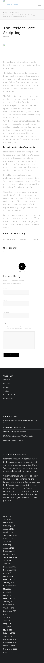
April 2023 (7, 573)
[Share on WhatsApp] (22, 254)
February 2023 (9, 579)
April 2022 (7, 592)
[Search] (34, 4)
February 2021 (9, 633)
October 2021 (8, 608)
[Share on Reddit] (37, 254)
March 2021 (7, 630)
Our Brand (7, 383)
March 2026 (8, 523)
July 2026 (7, 519)
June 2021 (7, 620)
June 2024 (7, 564)
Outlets (5, 387)
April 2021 (7, 627)
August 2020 (8, 652)
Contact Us (7, 391)
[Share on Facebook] (7, 254)
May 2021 (7, 624)
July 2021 (7, 617)
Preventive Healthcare (11, 395)
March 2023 (8, 576)
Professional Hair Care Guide (13, 440)
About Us (6, 380)
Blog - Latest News (11, 12)
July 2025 (7, 541)
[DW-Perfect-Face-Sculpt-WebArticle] (22, 51)
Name (6, 289)
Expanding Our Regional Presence (14, 431)
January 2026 (8, 529)
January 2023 (8, 583)
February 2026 (9, 526)
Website (6, 312)
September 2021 (10, 611)
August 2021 (8, 614)
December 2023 (9, 567)
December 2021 (9, 605)
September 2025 (10, 535)
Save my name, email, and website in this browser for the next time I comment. (20, 328)
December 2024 (9, 551)
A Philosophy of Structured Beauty (14, 427)
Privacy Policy (8, 398)
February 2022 (9, 598)
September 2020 (10, 649)
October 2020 (9, 646)
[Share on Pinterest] (29, 254)
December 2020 (9, 639)
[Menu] (39, 4)
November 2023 (9, 570)
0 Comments (25, 240)
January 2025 (8, 548)
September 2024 (10, 557)
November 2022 (9, 586)
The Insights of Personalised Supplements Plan (18, 436)
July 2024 (7, 560)
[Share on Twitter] (14, 254)
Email (6, 300)
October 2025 (9, 532)
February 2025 (9, 545)
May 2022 (7, 589)
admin (37, 240)
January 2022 (8, 601)
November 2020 (9, 642)
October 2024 (9, 554)
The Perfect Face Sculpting (19, 30)
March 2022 (8, 595)
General (6, 37)
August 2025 (8, 538)
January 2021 (8, 636)
